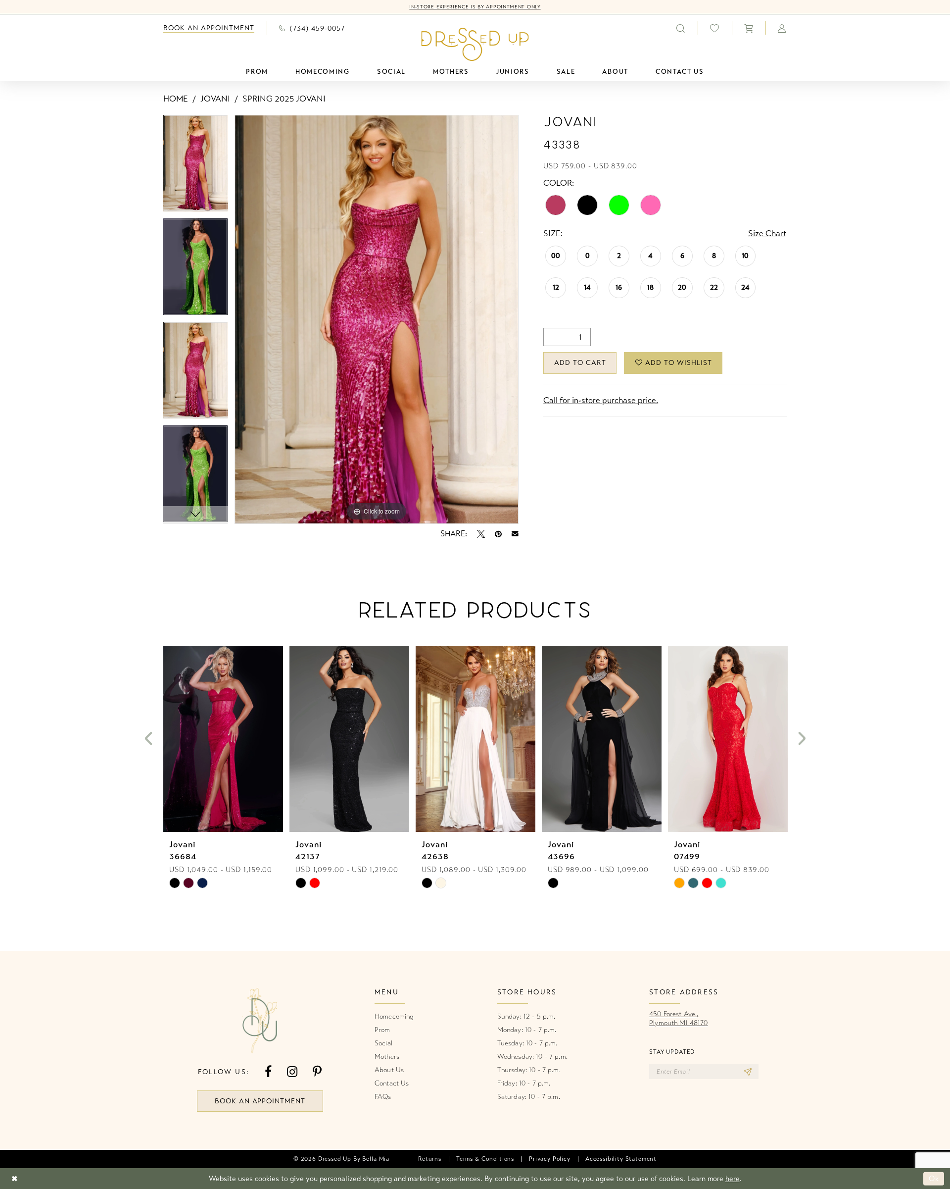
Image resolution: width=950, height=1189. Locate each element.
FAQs (383, 1096)
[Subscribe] (748, 1071)
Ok (934, 1178)
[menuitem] (209, 28)
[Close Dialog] (14, 1179)
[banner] (475, 44)
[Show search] (681, 27)
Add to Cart (580, 363)
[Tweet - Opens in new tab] (481, 534)
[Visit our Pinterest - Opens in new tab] (317, 1072)
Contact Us (392, 1083)
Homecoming (394, 1016)
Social (383, 1043)
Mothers (387, 1056)
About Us (389, 1070)
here (732, 1178)
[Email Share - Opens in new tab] (515, 533)
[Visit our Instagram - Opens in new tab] (292, 1072)
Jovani (215, 99)
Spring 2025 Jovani (284, 99)
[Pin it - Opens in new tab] (498, 534)
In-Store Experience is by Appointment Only (474, 7)
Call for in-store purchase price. (600, 400)
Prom (382, 1030)
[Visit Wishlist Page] (715, 28)
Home (175, 99)
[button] (748, 27)
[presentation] (223, 739)
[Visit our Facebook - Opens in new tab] (268, 1072)
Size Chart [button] (767, 233)
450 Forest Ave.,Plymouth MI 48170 (678, 1018)
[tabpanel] (195, 166)
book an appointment (260, 1101)
